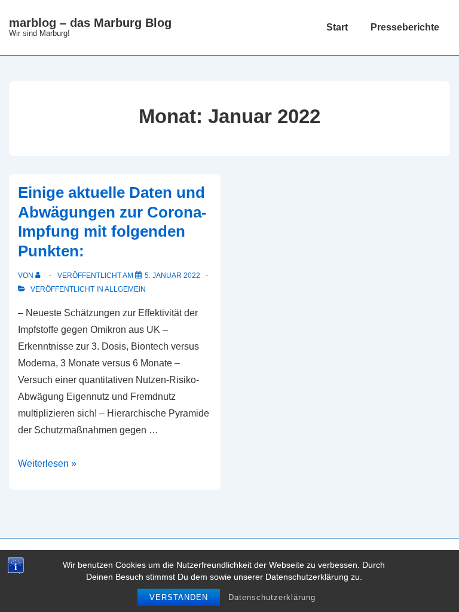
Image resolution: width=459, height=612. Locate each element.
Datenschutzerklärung (272, 597)
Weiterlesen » (47, 463)
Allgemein (125, 289)
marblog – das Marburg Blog (90, 22)
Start (337, 27)
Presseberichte (405, 27)
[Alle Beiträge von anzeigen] (40, 275)
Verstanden (178, 597)
